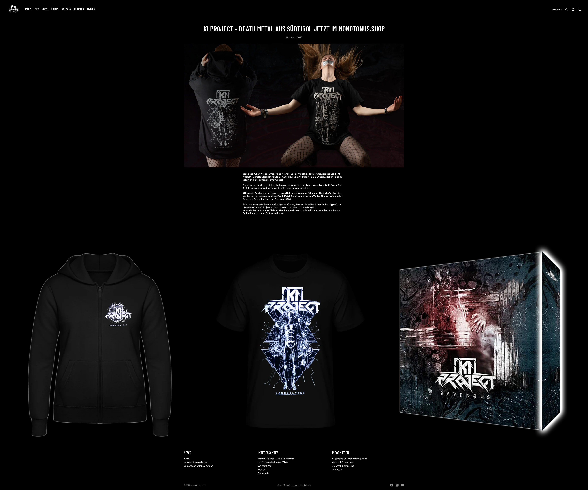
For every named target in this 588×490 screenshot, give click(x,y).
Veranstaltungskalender (195, 462)
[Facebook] (392, 485)
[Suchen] (566, 9)
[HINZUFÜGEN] (189, 433)
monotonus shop (198, 485)
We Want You (264, 466)
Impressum (337, 469)
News (186, 458)
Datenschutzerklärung (343, 466)
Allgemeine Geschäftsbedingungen (349, 458)
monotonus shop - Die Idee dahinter (276, 458)
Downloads (263, 473)
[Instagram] (397, 485)
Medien (261, 469)
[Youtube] (402, 485)
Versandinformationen (343, 462)
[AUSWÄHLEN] (382, 433)
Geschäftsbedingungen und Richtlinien (294, 485)
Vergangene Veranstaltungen (198, 466)
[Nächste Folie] (401, 343)
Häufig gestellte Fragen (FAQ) (273, 462)
